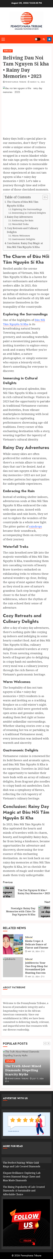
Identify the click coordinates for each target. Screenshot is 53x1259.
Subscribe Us (49, 39)
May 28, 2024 (34, 951)
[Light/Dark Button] (37, 39)
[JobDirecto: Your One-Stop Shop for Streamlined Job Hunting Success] (13, 967)
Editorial (7, 50)
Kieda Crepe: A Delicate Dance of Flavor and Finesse (36, 944)
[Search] (44, 39)
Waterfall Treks (20, 224)
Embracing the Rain (22, 220)
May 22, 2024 (34, 977)
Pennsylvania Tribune (15, 82)
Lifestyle (10, 1061)
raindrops (35, 526)
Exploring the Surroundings (27, 209)
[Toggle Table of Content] (43, 197)
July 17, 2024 (38, 1079)
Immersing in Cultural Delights (29, 212)
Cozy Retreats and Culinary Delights (22, 230)
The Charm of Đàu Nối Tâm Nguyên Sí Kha (22, 203)
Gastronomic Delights (23, 239)
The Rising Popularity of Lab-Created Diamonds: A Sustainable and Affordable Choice (24, 1190)
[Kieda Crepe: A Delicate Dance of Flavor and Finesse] (13, 944)
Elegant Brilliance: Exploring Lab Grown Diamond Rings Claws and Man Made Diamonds (21, 1176)
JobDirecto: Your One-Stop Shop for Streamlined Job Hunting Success (36, 967)
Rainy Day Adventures (20, 216)
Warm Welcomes (21, 235)
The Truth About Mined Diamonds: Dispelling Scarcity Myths (23, 1070)
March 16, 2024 (37, 82)
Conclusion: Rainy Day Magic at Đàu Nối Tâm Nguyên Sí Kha (25, 245)
